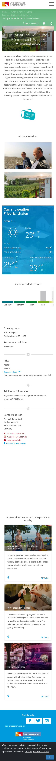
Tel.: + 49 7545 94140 (15, 433)
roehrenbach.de (14, 440)
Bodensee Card (12, 372)
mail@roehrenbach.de (17, 436)
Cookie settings (41, 751)
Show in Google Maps (16, 443)
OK (50, 757)
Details (8, 221)
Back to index (31, 23)
